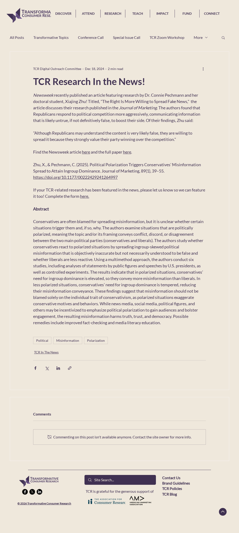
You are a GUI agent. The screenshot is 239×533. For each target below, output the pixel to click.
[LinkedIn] (39, 492)
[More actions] (203, 68)
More (198, 37)
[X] (32, 492)
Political (42, 340)
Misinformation (67, 340)
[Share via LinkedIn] (58, 368)
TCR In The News (46, 352)
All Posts (17, 37)
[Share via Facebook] (35, 368)
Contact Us (171, 477)
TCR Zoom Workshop (167, 37)
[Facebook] (25, 492)
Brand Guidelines (176, 483)
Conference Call (91, 37)
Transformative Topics (51, 37)
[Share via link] (69, 368)
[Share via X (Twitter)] (47, 368)
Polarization (96, 340)
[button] (223, 37)
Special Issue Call (126, 37)
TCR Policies (172, 488)
